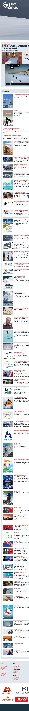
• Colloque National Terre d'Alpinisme (21, 210)
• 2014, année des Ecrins (18, 556)
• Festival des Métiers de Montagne (20, 219)
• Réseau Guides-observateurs (19, 192)
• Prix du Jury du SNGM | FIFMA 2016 (21, 331)
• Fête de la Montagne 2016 (19, 411)
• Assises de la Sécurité (18, 292)
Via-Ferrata (3, 674)
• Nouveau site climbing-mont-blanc (20, 572)
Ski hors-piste (3, 673)
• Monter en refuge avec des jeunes (20, 548)
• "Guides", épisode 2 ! (18, 622)
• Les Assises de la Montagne (19, 276)
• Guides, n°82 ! (17, 588)
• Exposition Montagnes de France (20, 475)
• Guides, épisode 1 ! (18, 629)
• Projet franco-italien (18, 352)
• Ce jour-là (16, 110)
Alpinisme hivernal (4, 666)
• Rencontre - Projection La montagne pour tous (11, 128)
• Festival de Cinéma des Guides (20, 243)
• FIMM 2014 (16, 532)
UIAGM (14, 678)
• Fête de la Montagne (18, 606)
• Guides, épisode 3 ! (18, 596)
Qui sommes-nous (16, 677)
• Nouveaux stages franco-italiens (20, 397)
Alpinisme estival (4, 665)
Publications (15, 679)
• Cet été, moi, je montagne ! (19, 388)
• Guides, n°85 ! (17, 443)
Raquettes (2, 671)
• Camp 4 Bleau (17, 581)
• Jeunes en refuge (17, 507)
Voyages (2, 675)
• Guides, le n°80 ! (17, 636)
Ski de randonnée (4, 672)
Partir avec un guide (16, 665)
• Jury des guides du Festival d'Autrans (21, 515)
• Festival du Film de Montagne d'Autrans (21, 525)
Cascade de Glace (4, 668)
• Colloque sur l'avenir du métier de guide (21, 235)
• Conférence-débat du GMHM (19, 370)
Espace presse (15, 671)
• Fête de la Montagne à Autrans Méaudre (21, 459)
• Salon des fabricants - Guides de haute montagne (12, 135)
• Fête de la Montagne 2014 (19, 565)
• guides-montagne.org (18, 643)
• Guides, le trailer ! (17, 650)
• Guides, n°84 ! (17, 491)
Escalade (2, 669)
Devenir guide (15, 667)
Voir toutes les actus (16, 672)
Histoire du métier (16, 666)
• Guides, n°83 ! (17, 541)
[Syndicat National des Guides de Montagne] (10, 5)
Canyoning (3, 667)
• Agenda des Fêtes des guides (19, 379)
